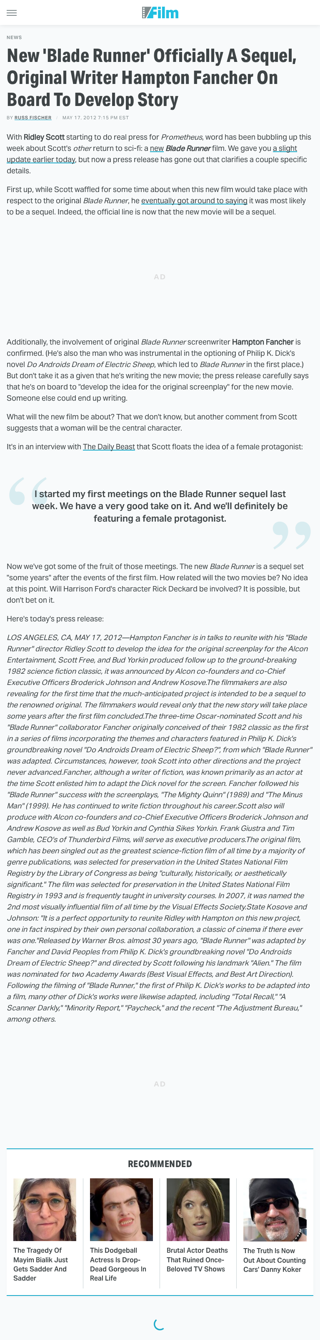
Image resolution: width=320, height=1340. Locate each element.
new (157, 148)
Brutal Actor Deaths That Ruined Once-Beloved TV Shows (197, 1259)
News (14, 37)
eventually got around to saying (194, 200)
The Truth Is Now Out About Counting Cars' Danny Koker (274, 1260)
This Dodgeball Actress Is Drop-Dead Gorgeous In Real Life (118, 1264)
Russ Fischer (33, 118)
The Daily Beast (109, 446)
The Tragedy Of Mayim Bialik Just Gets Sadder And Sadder (40, 1264)
